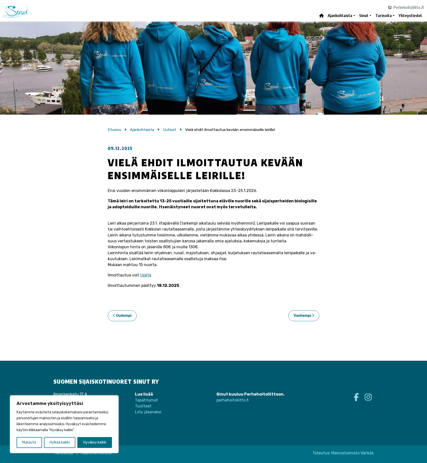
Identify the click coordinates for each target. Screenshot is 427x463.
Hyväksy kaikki (94, 442)
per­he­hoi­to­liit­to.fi (232, 400)
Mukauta (29, 442)
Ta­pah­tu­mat (146, 400)
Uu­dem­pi (123, 316)
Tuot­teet (143, 406)
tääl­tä (145, 275)
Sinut (363, 15)
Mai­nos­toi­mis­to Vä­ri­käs (352, 453)
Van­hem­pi (303, 316)
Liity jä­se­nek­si (148, 412)
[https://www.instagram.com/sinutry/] (368, 397)
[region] (64, 424)
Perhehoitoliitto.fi (408, 7)
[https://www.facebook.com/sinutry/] (357, 397)
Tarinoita (383, 15)
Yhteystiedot (410, 15)
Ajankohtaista (340, 15)
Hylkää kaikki (60, 442)
